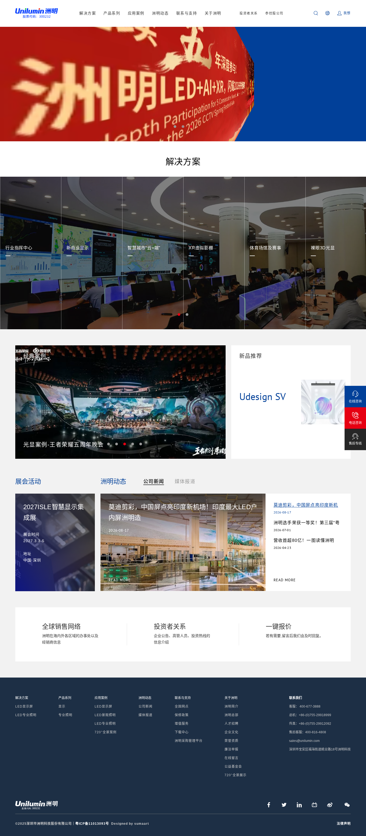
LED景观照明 (105, 715)
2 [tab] (183, 126)
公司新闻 (153, 481)
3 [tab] (191, 126)
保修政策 (182, 715)
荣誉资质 (231, 741)
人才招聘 (231, 724)
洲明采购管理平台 (189, 741)
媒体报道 (185, 481)
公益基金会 (233, 766)
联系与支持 (186, 13)
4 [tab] (124, 444)
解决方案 (87, 13)
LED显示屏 (24, 706)
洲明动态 (160, 13)
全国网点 (182, 706)
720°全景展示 (236, 775)
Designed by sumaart (130, 824)
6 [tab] (140, 444)
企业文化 (231, 732)
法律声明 (344, 824)
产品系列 (111, 13)
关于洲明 (213, 13)
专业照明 (65, 715)
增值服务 (182, 724)
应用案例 (136, 13)
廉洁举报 (231, 749)
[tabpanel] (183, 84)
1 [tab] (175, 126)
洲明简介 (231, 706)
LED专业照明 (25, 715)
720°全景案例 (106, 732)
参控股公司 (274, 13)
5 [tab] (132, 444)
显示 (61, 706)
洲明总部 (231, 715)
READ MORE (285, 580)
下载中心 (182, 732)
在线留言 (231, 758)
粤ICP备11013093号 (92, 824)
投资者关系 (249, 13)
